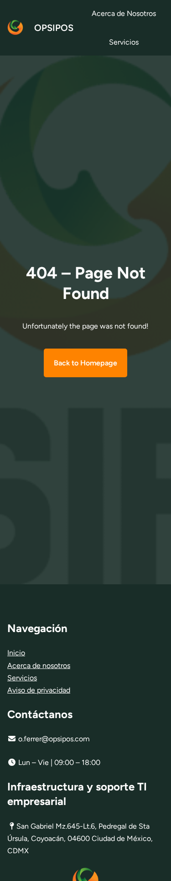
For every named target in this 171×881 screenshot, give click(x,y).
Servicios (22, 677)
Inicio (16, 652)
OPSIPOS (53, 27)
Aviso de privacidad (38, 690)
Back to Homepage (85, 363)
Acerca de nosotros (38, 665)
